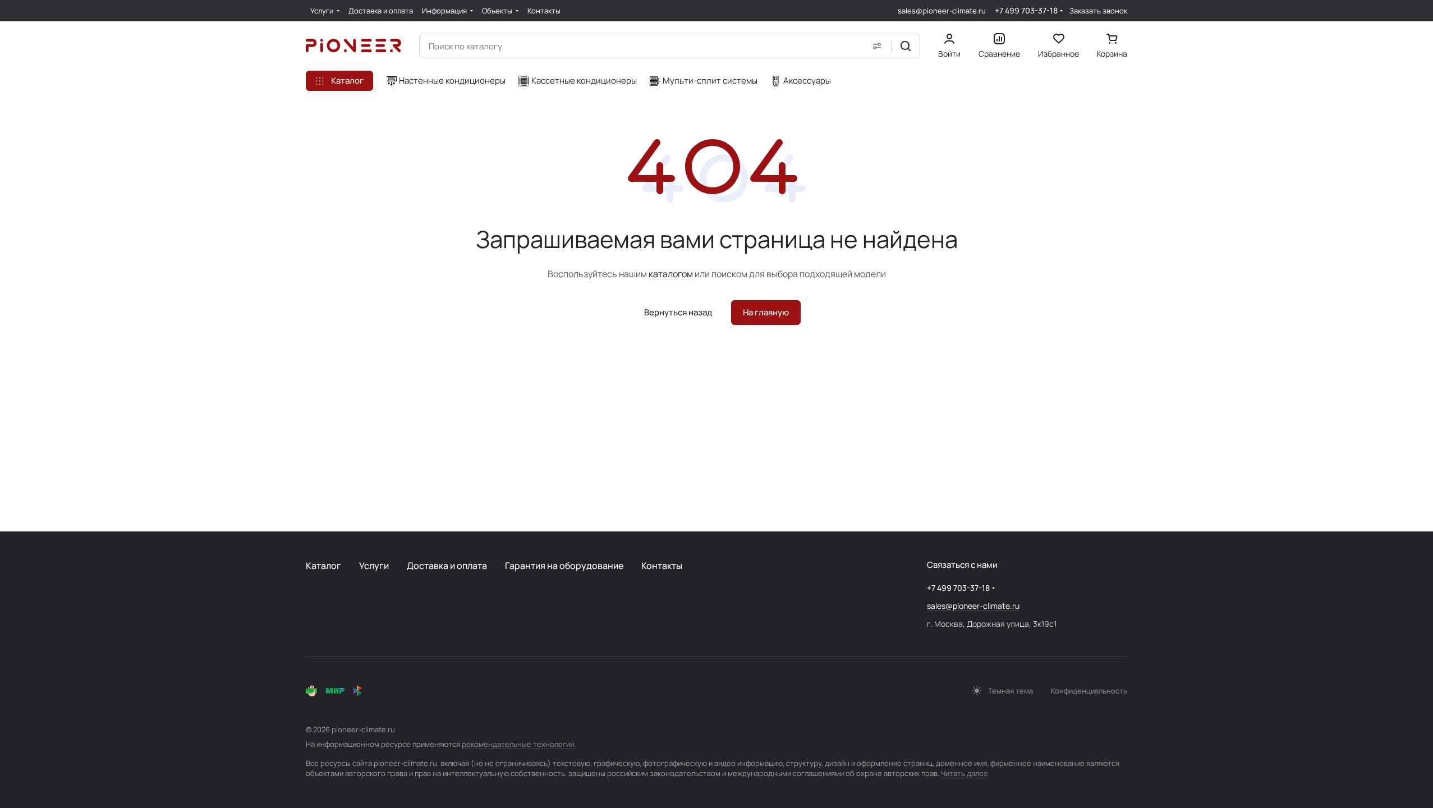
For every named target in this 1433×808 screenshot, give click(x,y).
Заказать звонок (1098, 11)
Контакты (661, 565)
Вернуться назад (678, 312)
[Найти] (906, 46)
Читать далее (964, 773)
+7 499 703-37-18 (1026, 10)
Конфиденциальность (1089, 691)
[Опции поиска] (877, 46)
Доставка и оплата (447, 565)
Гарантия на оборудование (564, 565)
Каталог (323, 565)
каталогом (671, 274)
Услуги (374, 565)
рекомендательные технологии (518, 744)
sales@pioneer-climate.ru (942, 11)
